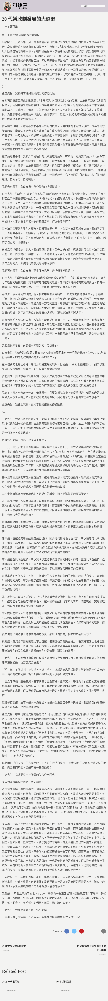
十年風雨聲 (11, 26)
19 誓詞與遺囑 (63, 981)
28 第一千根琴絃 (10, 981)
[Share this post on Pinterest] (81, 931)
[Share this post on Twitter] (74, 931)
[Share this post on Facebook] (66, 931)
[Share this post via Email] (103, 931)
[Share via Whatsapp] (89, 931)
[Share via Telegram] (96, 931)
